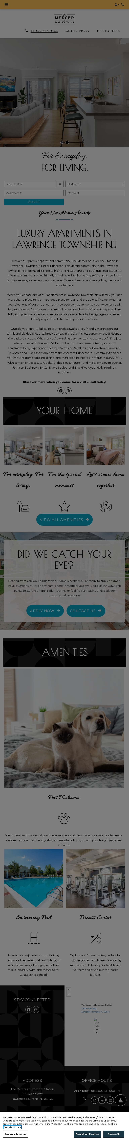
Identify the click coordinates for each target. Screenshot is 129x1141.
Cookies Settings (15, 1134)
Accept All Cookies (87, 1134)
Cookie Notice (12, 1127)
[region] (64, 1126)
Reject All (113, 1134)
